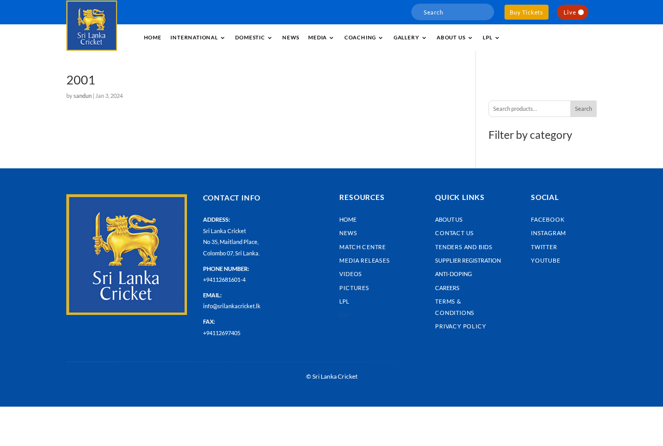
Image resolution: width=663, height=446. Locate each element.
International (194, 37)
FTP (344, 315)
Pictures (354, 287)
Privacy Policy (460, 326)
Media (317, 37)
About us (451, 37)
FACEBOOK (547, 219)
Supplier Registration (468, 260)
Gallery (407, 37)
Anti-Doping (453, 273)
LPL (487, 37)
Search (583, 108)
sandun (83, 95)
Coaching (360, 37)
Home (153, 37)
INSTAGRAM (548, 232)
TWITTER (544, 246)
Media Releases (364, 260)
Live (570, 12)
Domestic (250, 37)
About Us (449, 219)
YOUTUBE (545, 260)
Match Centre (362, 246)
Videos (350, 273)
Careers (447, 287)
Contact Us (454, 232)
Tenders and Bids (464, 246)
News (290, 37)
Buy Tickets (526, 12)
